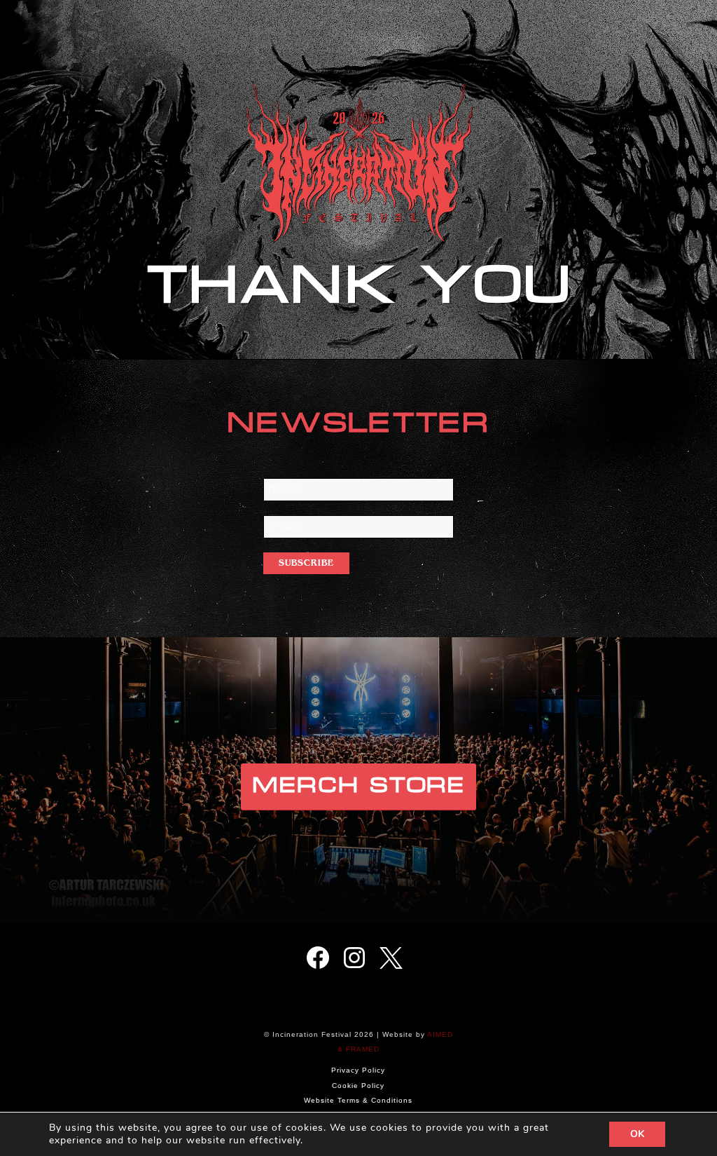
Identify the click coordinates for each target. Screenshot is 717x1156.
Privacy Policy (358, 1070)
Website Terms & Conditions (358, 1100)
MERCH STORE (358, 786)
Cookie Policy (358, 1085)
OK (637, 1134)
